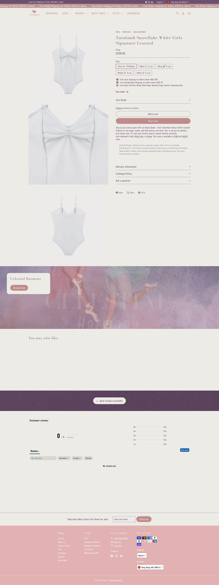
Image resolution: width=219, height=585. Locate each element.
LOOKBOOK (133, 13)
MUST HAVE (99, 13)
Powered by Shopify (115, 580)
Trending (52, 13)
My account (62, 560)
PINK (176, 136)
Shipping (119, 108)
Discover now (19, 287)
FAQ (85, 538)
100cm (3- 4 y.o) (125, 72)
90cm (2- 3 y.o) (165, 67)
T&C (59, 549)
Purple (149, 136)
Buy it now (153, 120)
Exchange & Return (92, 542)
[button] (150, 427)
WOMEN (80, 13)
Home (118, 32)
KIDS (65, 13)
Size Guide (121, 100)
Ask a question (123, 180)
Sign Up (61, 556)
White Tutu (138, 136)
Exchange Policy (124, 173)
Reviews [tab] (35, 451)
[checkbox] (88, 458)
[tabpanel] (109, 473)
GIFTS (117, 13)
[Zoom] (68, 64)
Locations (62, 553)
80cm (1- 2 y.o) (146, 66)
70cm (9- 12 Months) (126, 66)
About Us (61, 542)
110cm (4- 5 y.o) (143, 72)
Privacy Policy (64, 545)
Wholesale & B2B (91, 553)
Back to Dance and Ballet (111, 400)
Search (61, 538)
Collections (127, 32)
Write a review (184, 450)
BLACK (185, 136)
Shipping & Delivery (92, 545)
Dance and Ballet (139, 32)
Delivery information (126, 166)
